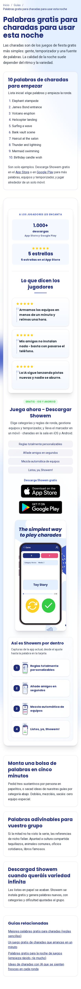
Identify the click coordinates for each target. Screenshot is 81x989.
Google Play (45, 172)
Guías (17, 5)
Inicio (6, 5)
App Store (22, 172)
